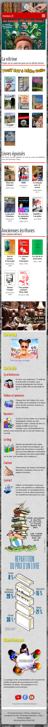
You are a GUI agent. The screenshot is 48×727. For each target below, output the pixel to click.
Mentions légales (24, 718)
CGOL (40, 715)
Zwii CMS (31, 720)
